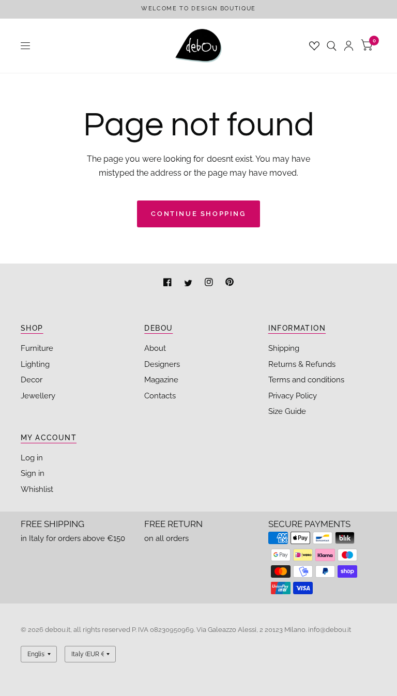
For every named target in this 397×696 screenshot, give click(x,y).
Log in (32, 457)
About (155, 348)
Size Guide (287, 411)
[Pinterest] (229, 283)
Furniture (37, 348)
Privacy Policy (292, 395)
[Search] (331, 46)
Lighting (35, 364)
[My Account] (348, 46)
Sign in (32, 473)
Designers (162, 364)
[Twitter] (189, 283)
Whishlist (37, 489)
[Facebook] (168, 283)
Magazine (161, 379)
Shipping (283, 348)
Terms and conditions (306, 379)
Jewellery (38, 395)
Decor (31, 379)
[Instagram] (210, 283)
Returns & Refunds (301, 364)
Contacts (160, 395)
